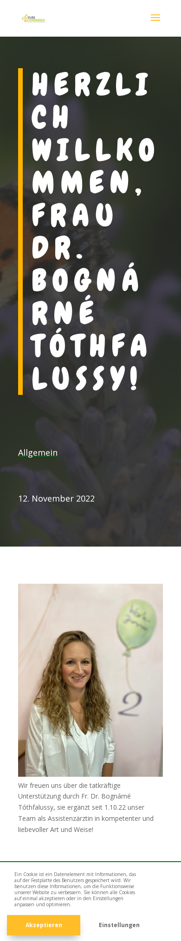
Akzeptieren (44, 925)
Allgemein (38, 452)
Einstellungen (119, 925)
